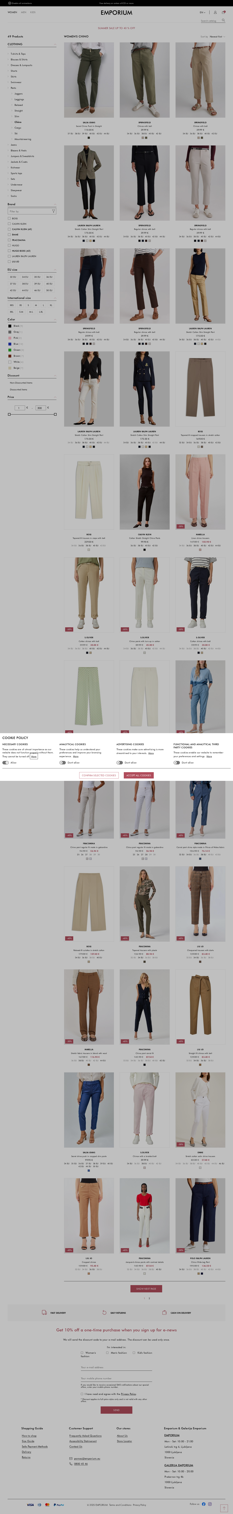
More (34, 756)
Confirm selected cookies (99, 775)
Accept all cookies (138, 775)
